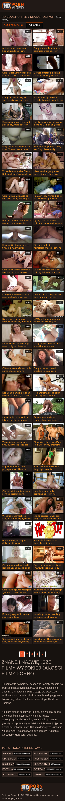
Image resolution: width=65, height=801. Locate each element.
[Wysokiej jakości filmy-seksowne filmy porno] (13, 6)
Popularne (34, 25)
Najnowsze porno (13, 25)
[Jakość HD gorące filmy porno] (31, 787)
